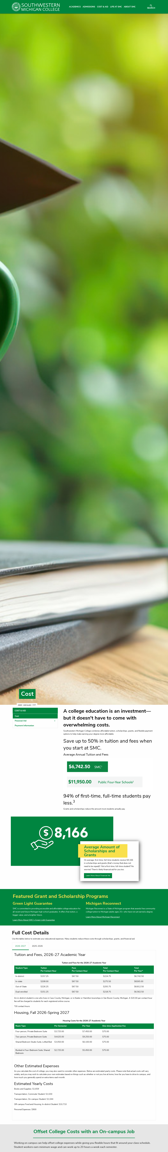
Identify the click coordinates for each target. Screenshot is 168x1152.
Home (20, 705)
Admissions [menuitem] (89, 7)
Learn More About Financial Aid (98, 875)
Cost (17, 716)
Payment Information (24, 726)
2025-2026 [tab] (37, 946)
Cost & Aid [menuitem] (102, 7)
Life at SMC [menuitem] (116, 7)
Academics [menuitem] (75, 7)
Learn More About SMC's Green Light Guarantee (34, 920)
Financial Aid (20, 721)
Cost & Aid (27, 705)
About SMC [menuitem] (130, 7)
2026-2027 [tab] (20, 946)
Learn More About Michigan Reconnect (103, 917)
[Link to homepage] (36, 6)
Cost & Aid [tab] (20, 711)
